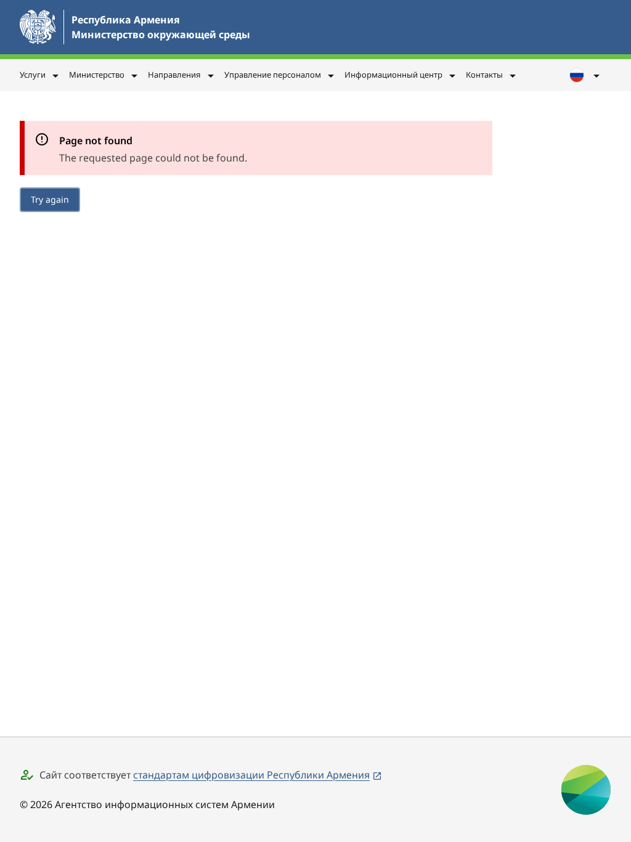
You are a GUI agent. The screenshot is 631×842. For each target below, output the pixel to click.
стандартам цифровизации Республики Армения (251, 775)
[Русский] (585, 75)
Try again (50, 199)
